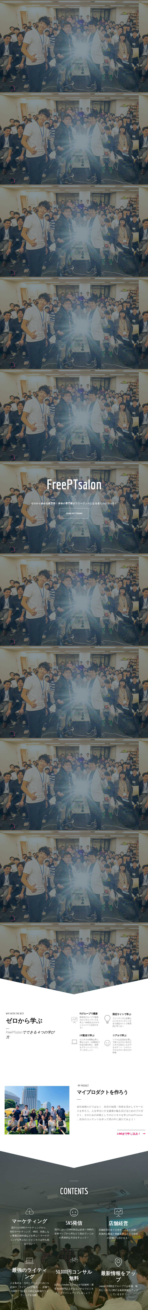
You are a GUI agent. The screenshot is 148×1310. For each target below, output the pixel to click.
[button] (74, 513)
